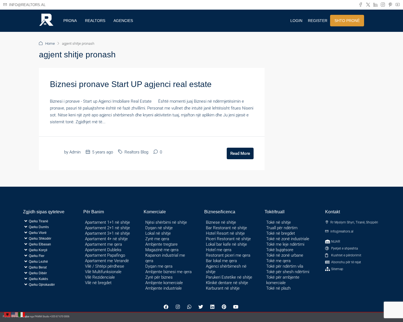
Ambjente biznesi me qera (168, 271)
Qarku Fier (36, 256)
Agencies (123, 20)
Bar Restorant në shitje (226, 227)
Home (50, 43)
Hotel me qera (218, 249)
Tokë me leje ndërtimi (285, 244)
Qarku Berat (38, 267)
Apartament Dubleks (103, 249)
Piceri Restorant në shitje (228, 238)
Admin (75, 152)
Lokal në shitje (158, 233)
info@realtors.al (341, 231)
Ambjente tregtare (161, 244)
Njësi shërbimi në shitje (166, 222)
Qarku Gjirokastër (42, 285)
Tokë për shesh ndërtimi (287, 271)
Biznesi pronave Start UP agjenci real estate (131, 84)
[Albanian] (7, 314)
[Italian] (21, 314)
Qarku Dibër (38, 273)
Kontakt (332, 211)
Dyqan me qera (158, 266)
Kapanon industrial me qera (165, 258)
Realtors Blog (136, 152)
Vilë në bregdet (98, 282)
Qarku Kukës (38, 279)
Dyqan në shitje (159, 227)
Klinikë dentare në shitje (227, 282)
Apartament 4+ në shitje (106, 238)
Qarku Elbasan (40, 244)
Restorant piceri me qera (228, 255)
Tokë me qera (278, 260)
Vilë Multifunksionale (103, 271)
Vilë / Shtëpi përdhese (104, 266)
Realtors (95, 20)
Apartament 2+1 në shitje (107, 227)
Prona (70, 20)
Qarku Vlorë (38, 233)
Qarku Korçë (38, 250)
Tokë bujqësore (279, 249)
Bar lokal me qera (221, 260)
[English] (14, 314)
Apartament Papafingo (105, 255)
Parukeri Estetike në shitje (229, 277)
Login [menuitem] (296, 20)
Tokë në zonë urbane (284, 255)
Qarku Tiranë (38, 221)
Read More (240, 153)
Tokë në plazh (278, 288)
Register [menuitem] (317, 20)
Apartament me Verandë (107, 260)
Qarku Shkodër (40, 238)
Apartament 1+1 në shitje (107, 222)
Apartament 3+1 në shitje (107, 233)
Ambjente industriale (163, 288)
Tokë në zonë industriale (287, 238)
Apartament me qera (103, 244)
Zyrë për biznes (159, 277)
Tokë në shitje (278, 222)
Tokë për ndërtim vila (284, 266)
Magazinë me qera (161, 249)
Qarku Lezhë (38, 262)
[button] (49, 238)
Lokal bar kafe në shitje (226, 244)
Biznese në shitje (221, 222)
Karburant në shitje (223, 288)
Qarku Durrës (39, 227)
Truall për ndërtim (281, 227)
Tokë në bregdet (280, 233)
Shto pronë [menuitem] (347, 20)
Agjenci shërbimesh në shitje (226, 269)
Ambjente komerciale (164, 282)
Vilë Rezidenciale (100, 277)
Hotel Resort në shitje (225, 233)
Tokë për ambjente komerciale (282, 280)
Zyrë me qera (157, 238)
